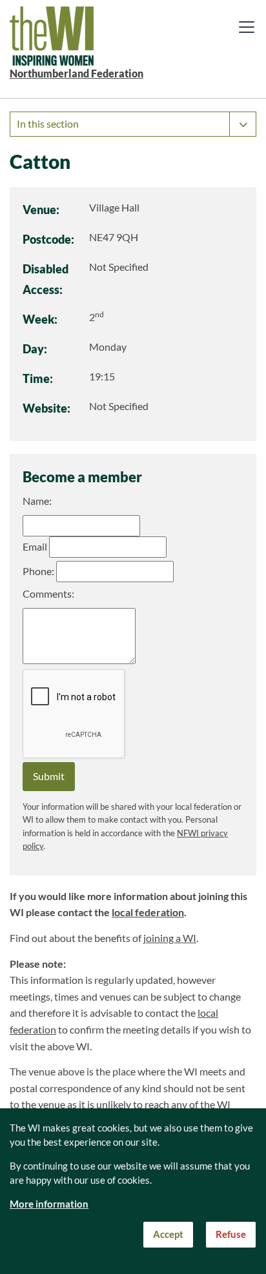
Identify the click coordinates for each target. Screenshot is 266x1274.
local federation (148, 912)
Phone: (38, 571)
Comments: (48, 594)
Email (35, 547)
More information (49, 1204)
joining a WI (169, 938)
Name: (37, 501)
